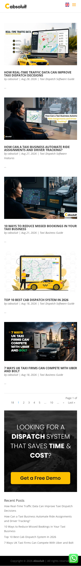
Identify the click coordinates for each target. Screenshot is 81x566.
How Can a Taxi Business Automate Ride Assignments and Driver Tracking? (37, 148)
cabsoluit (13, 79)
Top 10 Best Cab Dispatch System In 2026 (36, 300)
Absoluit (38, 561)
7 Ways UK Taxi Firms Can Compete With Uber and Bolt (40, 369)
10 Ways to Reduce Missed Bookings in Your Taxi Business (40, 227)
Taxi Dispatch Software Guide (57, 79)
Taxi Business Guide (51, 232)
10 (51, 402)
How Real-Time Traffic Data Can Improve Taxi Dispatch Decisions (37, 73)
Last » (71, 402)
